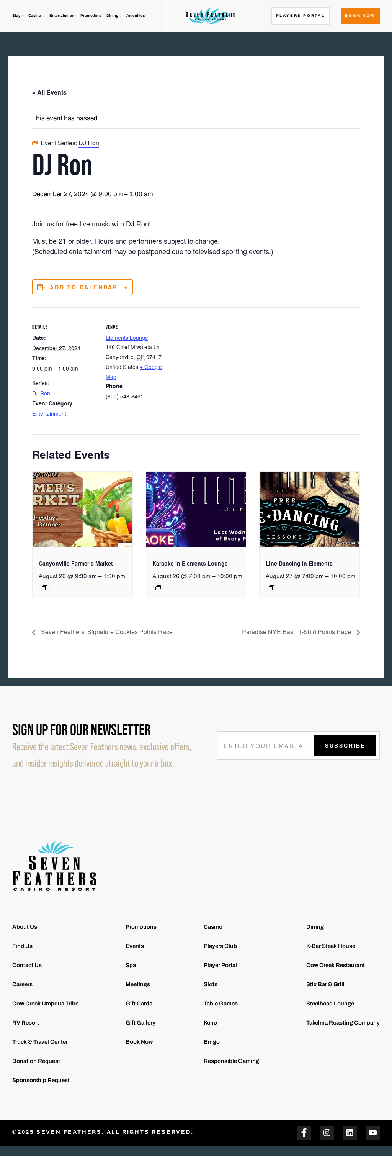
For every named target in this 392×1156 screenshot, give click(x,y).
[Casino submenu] (43, 16)
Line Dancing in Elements (299, 563)
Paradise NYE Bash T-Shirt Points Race (297, 631)
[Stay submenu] (22, 16)
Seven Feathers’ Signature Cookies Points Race (106, 631)
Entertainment (49, 413)
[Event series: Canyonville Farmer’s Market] (44, 587)
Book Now (360, 15)
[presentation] (82, 509)
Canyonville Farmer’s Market (76, 563)
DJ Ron (41, 393)
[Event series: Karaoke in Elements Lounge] (158, 587)
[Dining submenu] (120, 16)
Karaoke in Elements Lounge (190, 563)
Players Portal (300, 15)
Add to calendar (84, 287)
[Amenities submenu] (147, 16)
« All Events (49, 92)
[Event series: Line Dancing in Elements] (271, 587)
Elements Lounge (127, 337)
